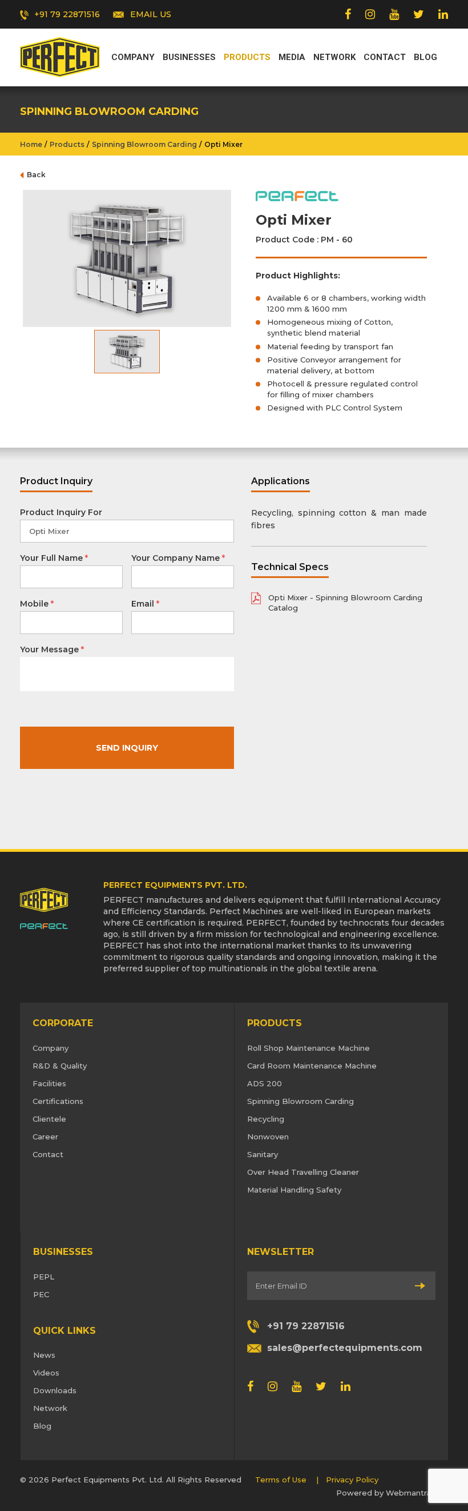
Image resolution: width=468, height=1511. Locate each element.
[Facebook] (348, 14)
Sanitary (262, 1154)
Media (292, 57)
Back (36, 174)
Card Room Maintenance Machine (312, 1065)
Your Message (52, 649)
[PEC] (60, 56)
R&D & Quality (60, 1065)
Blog (425, 57)
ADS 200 (264, 1083)
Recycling (265, 1118)
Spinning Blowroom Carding (144, 144)
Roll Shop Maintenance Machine (308, 1047)
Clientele (49, 1118)
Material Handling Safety (294, 1189)
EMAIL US (150, 14)
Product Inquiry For (61, 512)
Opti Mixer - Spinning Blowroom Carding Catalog (345, 603)
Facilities (49, 1083)
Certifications (58, 1101)
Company (133, 57)
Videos (46, 1372)
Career (45, 1136)
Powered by (383, 1492)
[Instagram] (370, 14)
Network (334, 57)
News (44, 1354)
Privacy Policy (352, 1479)
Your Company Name (178, 558)
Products (247, 57)
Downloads (54, 1390)
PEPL (43, 1276)
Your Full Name (54, 558)
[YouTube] (394, 14)
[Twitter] (418, 14)
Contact (385, 57)
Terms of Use (280, 1479)
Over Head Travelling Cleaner (303, 1172)
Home (31, 144)
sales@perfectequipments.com (344, 1347)
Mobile (37, 604)
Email (145, 604)
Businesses (189, 57)
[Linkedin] (443, 14)
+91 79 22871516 (67, 14)
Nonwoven (268, 1136)
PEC (41, 1294)
